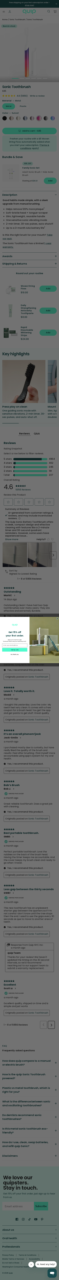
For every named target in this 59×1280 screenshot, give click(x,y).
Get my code (14, 650)
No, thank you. (15, 654)
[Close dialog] (57, 618)
